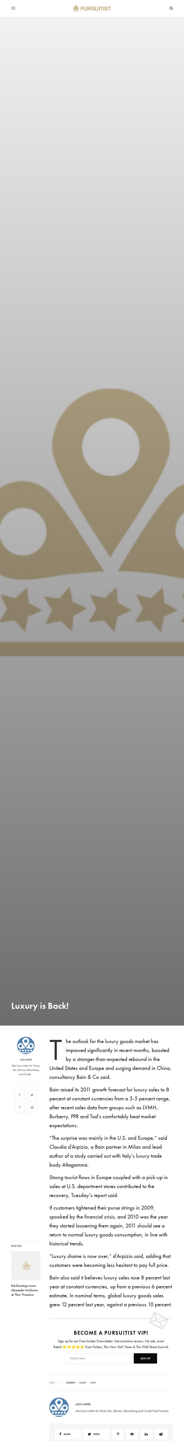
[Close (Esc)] (172, 676)
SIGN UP (136, 744)
